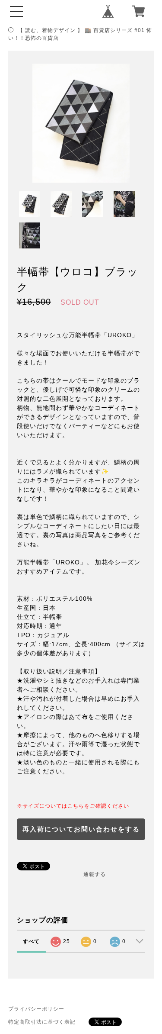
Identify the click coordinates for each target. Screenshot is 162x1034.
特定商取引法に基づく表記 (42, 1022)
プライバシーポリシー (36, 1009)
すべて (31, 941)
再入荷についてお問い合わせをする (81, 829)
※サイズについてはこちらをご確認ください (73, 806)
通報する (94, 874)
